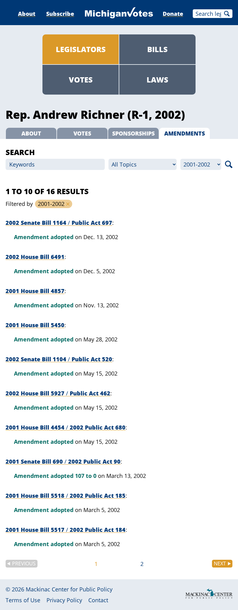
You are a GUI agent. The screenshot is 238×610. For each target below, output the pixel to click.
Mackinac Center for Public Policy (69, 589)
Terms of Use (23, 600)
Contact (98, 600)
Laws (157, 79)
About (26, 13)
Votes (81, 79)
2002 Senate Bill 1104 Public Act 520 (59, 359)
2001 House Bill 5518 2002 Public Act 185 (66, 495)
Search (226, 13)
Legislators (81, 49)
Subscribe (60, 13)
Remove (68, 204)
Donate (173, 13)
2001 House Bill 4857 (35, 291)
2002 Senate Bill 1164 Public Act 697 (59, 222)
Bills (157, 49)
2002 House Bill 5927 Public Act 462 (58, 393)
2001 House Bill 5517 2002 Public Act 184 (66, 529)
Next (220, 563)
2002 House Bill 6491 (35, 256)
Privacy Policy (64, 600)
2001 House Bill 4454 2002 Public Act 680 (66, 427)
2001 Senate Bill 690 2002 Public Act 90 (63, 461)
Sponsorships (133, 133)
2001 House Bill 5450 (35, 325)
